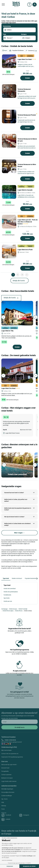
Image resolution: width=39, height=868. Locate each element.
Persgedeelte (5, 771)
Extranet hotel (5, 768)
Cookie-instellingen (6, 795)
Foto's (3, 809)
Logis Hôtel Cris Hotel (25, 59)
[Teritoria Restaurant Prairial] (9, 116)
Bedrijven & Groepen (7, 778)
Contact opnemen (6, 774)
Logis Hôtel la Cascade (25, 190)
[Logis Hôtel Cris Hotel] (9, 61)
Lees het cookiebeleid (7, 860)
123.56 (27, 233)
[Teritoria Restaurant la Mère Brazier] (9, 166)
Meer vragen (18, 533)
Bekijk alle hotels (19, 280)
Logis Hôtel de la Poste (25, 250)
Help (2, 802)
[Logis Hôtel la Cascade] (9, 192)
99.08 (27, 73)
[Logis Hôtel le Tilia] (17, 313)
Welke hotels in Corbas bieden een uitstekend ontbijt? (17, 524)
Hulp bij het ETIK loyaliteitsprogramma (12, 757)
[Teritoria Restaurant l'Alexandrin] (9, 91)
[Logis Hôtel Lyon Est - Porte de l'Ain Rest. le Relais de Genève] (9, 221)
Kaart (5, 50)
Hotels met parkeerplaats (11, 592)
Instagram (26, 815)
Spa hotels (7, 598)
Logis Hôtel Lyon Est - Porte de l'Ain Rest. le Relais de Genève (28, 222)
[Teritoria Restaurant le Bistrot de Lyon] (9, 141)
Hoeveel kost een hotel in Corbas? (14, 492)
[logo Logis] (16, 4)
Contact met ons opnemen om (9, 753)
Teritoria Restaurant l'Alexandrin (24, 90)
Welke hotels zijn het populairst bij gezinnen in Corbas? (17, 509)
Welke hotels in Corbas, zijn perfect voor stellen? (15, 500)
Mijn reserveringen (6, 750)
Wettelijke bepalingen (7, 789)
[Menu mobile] (3, 4)
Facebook (8, 815)
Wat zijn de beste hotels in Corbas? (14, 517)
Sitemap (3, 805)
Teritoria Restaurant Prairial (27, 115)
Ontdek (27, 78)
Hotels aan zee (8, 601)
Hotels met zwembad (10, 588)
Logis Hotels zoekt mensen (8, 781)
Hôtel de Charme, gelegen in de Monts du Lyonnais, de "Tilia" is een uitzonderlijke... (16, 337)
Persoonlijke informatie (7, 792)
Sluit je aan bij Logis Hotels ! (9, 764)
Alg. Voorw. (4, 799)
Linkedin (8, 819)
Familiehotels (7, 595)
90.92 (27, 204)
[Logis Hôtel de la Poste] (9, 251)
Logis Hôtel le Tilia (7, 331)
